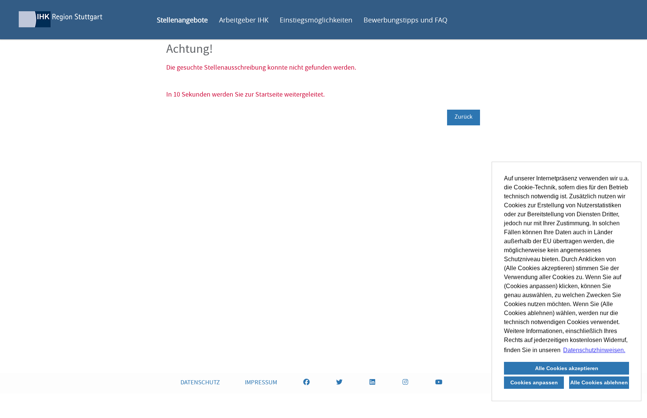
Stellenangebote (182, 19)
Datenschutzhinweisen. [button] (594, 350)
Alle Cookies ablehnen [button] (599, 382)
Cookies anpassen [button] (534, 382)
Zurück (464, 117)
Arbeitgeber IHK (243, 19)
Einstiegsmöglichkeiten (316, 19)
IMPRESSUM (261, 383)
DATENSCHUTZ (200, 383)
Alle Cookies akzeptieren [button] (566, 368)
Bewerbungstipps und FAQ (405, 19)
